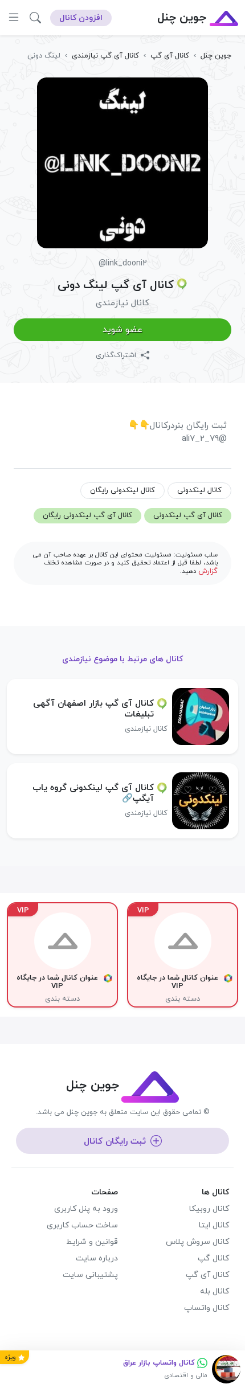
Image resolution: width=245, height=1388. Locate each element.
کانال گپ (213, 1258)
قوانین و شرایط (92, 1241)
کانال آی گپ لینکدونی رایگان (87, 515)
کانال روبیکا (209, 1208)
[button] (35, 18)
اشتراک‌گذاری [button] (117, 355)
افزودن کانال (81, 18)
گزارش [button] (208, 571)
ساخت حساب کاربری (82, 1225)
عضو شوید (122, 330)
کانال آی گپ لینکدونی (187, 515)
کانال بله (214, 1291)
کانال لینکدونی (199, 490)
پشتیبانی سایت (90, 1275)
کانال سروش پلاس (197, 1241)
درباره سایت (97, 1258)
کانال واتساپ (206, 1308)
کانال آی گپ (207, 1275)
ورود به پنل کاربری (86, 1208)
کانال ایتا (214, 1225)
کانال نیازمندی (122, 303)
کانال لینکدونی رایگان (122, 490)
